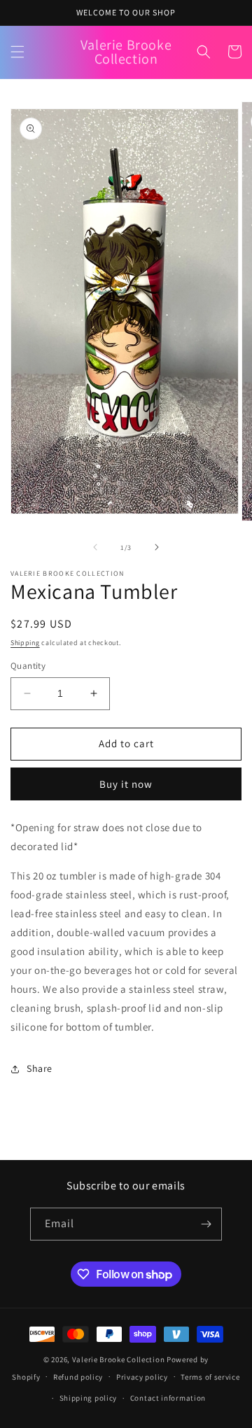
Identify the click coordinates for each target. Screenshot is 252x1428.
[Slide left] (95, 547)
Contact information (168, 1398)
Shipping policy (88, 1398)
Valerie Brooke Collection (119, 1359)
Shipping (25, 642)
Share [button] (39, 1068)
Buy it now (126, 784)
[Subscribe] (205, 1224)
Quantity (28, 666)
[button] (17, 51)
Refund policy (78, 1377)
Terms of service (210, 1377)
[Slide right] (156, 547)
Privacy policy (142, 1377)
